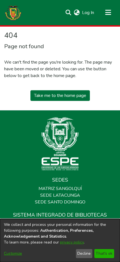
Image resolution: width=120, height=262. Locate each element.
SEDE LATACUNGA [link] (60, 195)
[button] (13, 12)
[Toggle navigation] (108, 12)
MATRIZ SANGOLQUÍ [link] (60, 189)
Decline (84, 253)
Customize (13, 253)
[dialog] (60, 240)
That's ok (104, 253)
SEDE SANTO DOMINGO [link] (60, 202)
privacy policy (72, 242)
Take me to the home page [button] (60, 95)
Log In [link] (88, 13)
